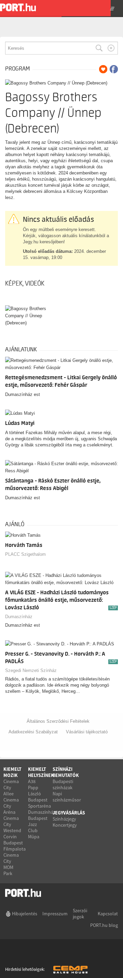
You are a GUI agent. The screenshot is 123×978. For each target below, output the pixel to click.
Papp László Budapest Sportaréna (39, 796)
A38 (32, 781)
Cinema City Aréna (11, 806)
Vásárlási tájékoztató (87, 731)
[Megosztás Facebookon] (114, 69)
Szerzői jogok (80, 913)
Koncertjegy (65, 825)
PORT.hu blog (104, 925)
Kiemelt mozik (12, 772)
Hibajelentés (24, 914)
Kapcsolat (108, 914)
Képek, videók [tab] (24, 283)
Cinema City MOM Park (11, 864)
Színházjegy (64, 819)
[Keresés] (99, 48)
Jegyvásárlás (69, 813)
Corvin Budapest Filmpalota (14, 843)
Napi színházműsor (67, 797)
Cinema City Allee (11, 787)
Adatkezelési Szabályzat (33, 731)
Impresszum (55, 914)
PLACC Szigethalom (25, 554)
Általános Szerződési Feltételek (58, 721)
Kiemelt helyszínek (41, 772)
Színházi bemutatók (66, 772)
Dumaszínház (18, 616)
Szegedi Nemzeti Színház (31, 670)
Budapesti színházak (63, 784)
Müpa (33, 837)
